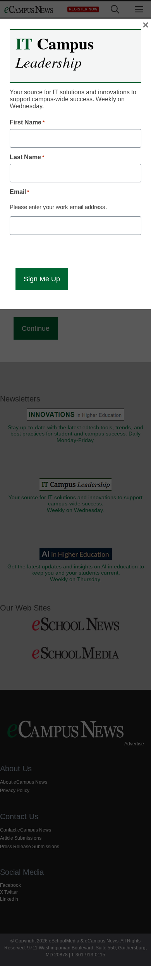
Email (19, 192)
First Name (27, 122)
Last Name (27, 157)
